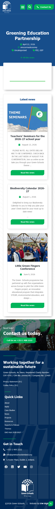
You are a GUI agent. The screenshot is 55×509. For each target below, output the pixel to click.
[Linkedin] (12, 467)
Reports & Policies (12, 425)
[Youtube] (25, 467)
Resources (9, 421)
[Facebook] (6, 467)
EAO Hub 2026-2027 (13, 432)
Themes (8, 428)
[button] (22, 7)
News (7, 414)
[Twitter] (19, 467)
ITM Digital (45, 503)
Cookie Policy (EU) (10, 385)
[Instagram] (31, 467)
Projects (8, 417)
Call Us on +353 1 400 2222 (19, 340)
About (7, 403)
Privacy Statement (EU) (12, 381)
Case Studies (10, 410)
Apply (7, 406)
